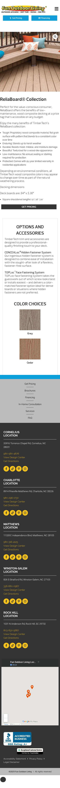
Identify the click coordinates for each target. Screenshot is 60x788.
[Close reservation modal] (3, 779)
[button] (56, 9)
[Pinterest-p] (19, 469)
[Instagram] (25, 469)
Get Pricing (29, 207)
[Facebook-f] (6, 469)
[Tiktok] (12, 469)
